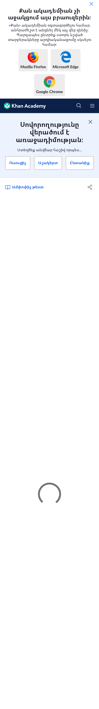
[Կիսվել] (90, 187)
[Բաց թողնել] (91, 4)
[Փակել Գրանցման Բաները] (90, 122)
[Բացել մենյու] (92, 106)
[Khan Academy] (23, 106)
